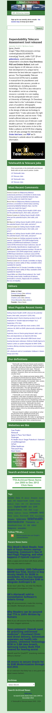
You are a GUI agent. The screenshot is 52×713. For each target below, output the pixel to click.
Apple (10, 501)
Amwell (41, 498)
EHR (35, 507)
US (24, 525)
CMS (22, 504)
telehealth (35, 519)
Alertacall (14, 433)
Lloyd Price (11, 210)
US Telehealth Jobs (17, 173)
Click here (28, 693)
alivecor (27, 498)
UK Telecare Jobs (17, 182)
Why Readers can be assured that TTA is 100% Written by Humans (24, 614)
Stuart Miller (11, 274)
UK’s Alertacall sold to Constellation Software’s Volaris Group (22, 597)
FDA (25, 510)
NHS (41, 513)
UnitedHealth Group (15, 525)
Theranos (30, 522)
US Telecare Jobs (17, 176)
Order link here (15, 134)
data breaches (35, 504)
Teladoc (11, 519)
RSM (31, 516)
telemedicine (16, 522)
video (33, 525)
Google (35, 510)
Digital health (20, 506)
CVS (26, 504)
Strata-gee (15, 437)
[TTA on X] (19, 460)
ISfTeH (13, 444)
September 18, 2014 (15, 46)
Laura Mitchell (12, 267)
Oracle (10, 516)
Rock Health (24, 516)
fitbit (30, 510)
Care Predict (15, 430)
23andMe (11, 498)
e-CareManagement (18, 442)
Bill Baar (10, 234)
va (28, 525)
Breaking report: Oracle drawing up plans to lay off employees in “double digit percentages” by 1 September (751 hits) (24, 320)
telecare (21, 519)
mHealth (33, 512)
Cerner (31, 501)
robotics (16, 516)
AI (22, 498)
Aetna (18, 498)
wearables (22, 528)
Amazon (34, 498)
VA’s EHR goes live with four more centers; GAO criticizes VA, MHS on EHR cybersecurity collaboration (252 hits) (25, 328)
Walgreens (12, 528)
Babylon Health (22, 501)
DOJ (30, 507)
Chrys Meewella (16, 300)
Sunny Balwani (39, 516)
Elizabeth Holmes (15, 510)
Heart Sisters (16, 451)
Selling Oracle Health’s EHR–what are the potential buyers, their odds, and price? (24, 212)
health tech (18, 513)
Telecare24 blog (17, 449)
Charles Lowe (16, 298)
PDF (29, 134)
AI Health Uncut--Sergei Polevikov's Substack (28, 440)
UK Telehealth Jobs (17, 179)
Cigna (17, 504)
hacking (10, 513)
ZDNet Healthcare (17, 446)
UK (38, 522)
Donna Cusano (16, 293)
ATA (14, 501)
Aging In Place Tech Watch (21, 435)
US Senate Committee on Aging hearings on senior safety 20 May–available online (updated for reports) (24, 263)
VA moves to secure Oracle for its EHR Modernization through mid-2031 (25, 664)
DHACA (10, 507)
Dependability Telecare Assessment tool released (25, 40)
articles (28, 293)
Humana (25, 513)
